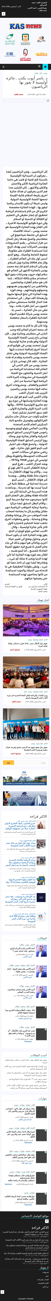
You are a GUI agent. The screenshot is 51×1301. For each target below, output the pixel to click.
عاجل (40, 73)
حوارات (22, 1105)
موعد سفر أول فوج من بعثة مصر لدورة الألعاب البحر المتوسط (27, 1239)
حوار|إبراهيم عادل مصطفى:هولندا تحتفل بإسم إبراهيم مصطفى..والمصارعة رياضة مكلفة (21, 1178)
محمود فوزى (43, 1263)
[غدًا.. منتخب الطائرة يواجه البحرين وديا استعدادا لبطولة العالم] (41, 1012)
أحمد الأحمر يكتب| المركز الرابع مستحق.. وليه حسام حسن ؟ (22, 949)
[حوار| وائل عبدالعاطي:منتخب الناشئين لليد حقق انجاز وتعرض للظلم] (41, 1157)
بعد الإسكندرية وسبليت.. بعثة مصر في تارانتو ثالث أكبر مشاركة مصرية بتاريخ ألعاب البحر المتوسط (27, 1259)
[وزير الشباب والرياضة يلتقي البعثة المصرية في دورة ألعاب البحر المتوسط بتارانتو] (26, 672)
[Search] (3, 67)
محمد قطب (18, 94)
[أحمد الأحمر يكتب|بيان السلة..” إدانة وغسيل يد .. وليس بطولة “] (41, 971)
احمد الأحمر (27, 956)
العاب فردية (39, 743)
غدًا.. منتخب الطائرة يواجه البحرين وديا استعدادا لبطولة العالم (20, 1011)
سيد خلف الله (27, 1163)
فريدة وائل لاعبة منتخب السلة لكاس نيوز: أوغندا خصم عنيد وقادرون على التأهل (20, 1134)
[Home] (45, 67)
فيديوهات (45, 1272)
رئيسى (45, 73)
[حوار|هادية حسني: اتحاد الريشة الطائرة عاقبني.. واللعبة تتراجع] (41, 1199)
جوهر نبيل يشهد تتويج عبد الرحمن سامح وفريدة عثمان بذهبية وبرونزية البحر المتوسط (26, 748)
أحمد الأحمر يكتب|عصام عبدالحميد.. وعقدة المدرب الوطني (21, 990)
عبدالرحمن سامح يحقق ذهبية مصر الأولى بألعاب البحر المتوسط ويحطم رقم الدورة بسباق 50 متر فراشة (27, 1086)
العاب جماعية (25, 965)
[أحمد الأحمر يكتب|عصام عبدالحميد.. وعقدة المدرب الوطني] (41, 992)
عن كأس (46, 1286)
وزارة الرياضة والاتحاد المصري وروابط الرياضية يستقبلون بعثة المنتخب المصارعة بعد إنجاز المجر (27, 1246)
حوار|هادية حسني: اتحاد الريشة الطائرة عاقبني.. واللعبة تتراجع (20, 1197)
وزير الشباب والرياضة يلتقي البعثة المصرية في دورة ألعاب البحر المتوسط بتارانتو (27, 696)
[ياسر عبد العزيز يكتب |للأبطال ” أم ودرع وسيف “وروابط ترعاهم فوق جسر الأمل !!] (41, 1034)
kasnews (28, 1041)
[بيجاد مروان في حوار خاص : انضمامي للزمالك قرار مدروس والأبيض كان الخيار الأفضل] (41, 1112)
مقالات (36, 73)
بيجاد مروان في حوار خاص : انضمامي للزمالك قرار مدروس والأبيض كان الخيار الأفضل (20, 1111)
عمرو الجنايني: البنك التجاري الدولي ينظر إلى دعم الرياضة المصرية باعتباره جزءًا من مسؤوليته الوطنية (26, 1233)
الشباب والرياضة (38, 639)
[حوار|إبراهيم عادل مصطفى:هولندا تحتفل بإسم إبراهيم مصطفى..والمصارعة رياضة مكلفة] (41, 1178)
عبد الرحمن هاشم (25, 1018)
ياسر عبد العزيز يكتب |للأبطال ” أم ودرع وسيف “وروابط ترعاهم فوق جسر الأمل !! (21, 1033)
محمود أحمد (15, 650)
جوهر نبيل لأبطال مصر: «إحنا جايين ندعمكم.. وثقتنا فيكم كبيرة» (27, 644)
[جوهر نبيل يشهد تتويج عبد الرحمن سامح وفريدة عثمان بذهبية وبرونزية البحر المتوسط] (26, 724)
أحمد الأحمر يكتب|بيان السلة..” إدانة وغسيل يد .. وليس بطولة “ (21, 970)
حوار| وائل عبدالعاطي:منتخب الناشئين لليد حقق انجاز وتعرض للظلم (20, 1156)
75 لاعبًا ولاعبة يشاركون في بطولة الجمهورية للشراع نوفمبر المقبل (37, 587)
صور (47, 1276)
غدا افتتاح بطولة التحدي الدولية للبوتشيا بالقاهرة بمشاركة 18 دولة (26, 1253)
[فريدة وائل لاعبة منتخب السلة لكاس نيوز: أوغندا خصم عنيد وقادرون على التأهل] (41, 1135)
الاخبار (45, 639)
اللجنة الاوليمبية (43, 1283)
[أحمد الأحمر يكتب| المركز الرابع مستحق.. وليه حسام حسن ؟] (41, 951)
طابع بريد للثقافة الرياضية (13, 585)
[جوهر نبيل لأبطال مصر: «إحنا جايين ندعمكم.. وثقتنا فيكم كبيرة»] (26, 620)
